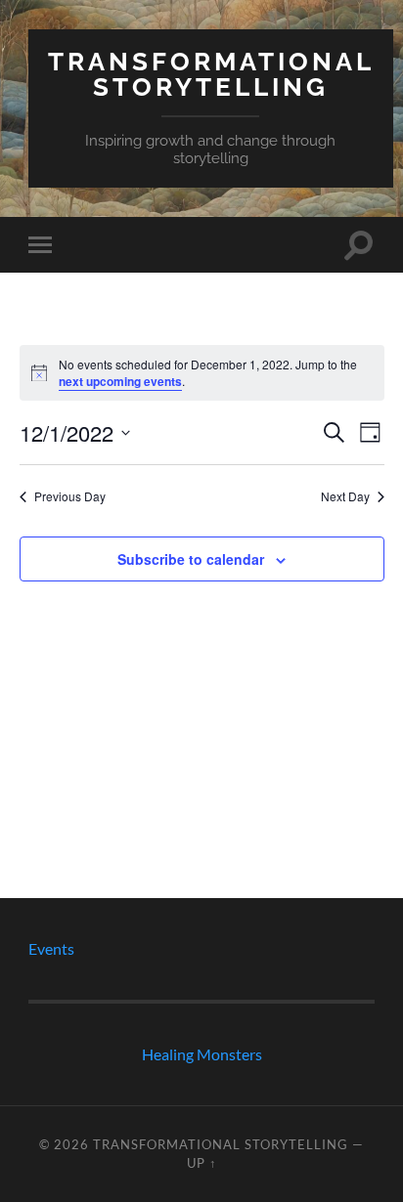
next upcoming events (120, 381)
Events (51, 948)
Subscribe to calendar (190, 559)
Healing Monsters (202, 1054)
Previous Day (70, 496)
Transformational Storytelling (211, 74)
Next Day (345, 496)
